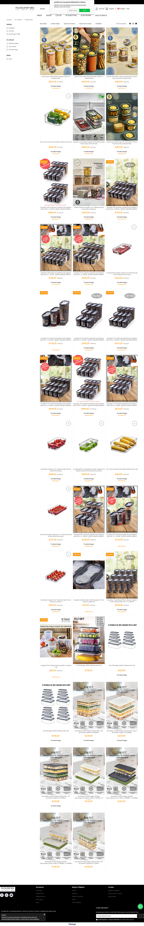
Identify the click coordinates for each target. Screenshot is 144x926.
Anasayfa (39, 890)
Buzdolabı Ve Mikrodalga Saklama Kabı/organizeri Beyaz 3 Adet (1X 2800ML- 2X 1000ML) (89, 798)
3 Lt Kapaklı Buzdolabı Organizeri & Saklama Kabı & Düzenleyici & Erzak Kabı (122, 273)
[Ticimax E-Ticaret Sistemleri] (72, 924)
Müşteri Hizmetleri (114, 890)
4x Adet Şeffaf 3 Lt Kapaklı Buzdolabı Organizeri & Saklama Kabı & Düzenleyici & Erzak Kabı (89, 470)
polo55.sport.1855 (14, 34)
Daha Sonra (73, 10)
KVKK (73, 899)
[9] (11, 889)
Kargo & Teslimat (77, 896)
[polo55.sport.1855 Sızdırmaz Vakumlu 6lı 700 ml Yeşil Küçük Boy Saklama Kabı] (122, 51)
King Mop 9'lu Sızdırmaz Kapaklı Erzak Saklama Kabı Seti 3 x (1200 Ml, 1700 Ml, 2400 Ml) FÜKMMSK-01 (89, 340)
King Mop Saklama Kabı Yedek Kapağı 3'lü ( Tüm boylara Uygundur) (89, 601)
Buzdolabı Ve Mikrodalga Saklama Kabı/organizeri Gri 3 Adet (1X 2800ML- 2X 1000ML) (122, 797)
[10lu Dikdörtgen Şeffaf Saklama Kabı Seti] (122, 640)
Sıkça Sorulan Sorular (115, 893)
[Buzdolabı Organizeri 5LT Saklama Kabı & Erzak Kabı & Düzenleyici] (56, 444)
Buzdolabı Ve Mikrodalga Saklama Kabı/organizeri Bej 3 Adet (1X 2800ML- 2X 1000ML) (56, 862)
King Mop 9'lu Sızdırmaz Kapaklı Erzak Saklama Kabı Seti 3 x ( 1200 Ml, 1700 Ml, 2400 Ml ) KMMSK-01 (89, 536)
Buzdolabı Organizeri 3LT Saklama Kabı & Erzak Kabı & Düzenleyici (56, 601)
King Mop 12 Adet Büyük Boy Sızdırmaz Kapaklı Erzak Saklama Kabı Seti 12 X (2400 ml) (122, 601)
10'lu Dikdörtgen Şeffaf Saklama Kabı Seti (122, 665)
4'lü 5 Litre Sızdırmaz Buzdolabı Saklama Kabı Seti (56, 142)
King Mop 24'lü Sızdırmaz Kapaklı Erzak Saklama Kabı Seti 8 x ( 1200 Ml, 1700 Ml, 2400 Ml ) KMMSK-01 (55, 209)
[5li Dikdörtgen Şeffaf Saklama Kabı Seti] (89, 640)
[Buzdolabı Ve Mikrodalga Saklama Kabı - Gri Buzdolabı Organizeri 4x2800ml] (56, 771)
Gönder (140, 916)
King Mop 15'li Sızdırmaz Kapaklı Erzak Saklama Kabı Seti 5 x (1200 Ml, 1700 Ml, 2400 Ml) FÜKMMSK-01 (56, 405)
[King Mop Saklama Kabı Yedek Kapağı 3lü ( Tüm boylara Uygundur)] (89, 575)
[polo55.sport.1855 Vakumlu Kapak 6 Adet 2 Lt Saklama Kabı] (56, 51)
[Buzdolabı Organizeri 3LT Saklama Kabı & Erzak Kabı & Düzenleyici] (56, 575)
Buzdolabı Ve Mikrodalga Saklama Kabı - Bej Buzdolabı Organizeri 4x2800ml (89, 731)
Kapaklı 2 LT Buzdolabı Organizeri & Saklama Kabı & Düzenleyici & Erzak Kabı (89, 143)
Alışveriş (74, 893)
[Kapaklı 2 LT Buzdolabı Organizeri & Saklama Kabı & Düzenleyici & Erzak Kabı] (89, 117)
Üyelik (74, 890)
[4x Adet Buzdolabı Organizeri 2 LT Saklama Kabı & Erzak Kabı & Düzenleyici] (56, 509)
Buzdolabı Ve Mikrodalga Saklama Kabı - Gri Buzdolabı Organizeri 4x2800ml (56, 797)
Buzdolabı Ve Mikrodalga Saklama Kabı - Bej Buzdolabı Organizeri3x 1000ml (89, 862)
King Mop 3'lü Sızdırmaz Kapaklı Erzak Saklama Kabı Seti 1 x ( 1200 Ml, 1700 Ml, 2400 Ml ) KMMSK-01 (122, 536)
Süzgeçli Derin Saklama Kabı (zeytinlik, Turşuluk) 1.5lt (56, 666)
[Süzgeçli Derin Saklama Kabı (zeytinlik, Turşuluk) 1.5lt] (56, 640)
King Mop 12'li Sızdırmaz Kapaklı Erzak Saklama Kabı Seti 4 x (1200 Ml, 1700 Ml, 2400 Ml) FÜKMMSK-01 (122, 340)
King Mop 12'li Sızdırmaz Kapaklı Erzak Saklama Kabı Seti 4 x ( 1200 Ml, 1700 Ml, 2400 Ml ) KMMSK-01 (122, 405)
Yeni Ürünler (12, 46)
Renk (9, 55)
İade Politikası (76, 902)
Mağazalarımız (40, 896)
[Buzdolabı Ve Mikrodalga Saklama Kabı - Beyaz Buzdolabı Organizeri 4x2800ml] (122, 705)
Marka (9, 24)
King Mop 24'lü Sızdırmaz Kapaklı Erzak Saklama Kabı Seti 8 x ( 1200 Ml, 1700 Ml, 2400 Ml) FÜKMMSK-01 (89, 405)
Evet (84, 10)
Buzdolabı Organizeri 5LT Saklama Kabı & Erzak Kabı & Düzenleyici (56, 470)
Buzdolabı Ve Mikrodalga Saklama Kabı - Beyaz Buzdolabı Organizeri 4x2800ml (122, 731)
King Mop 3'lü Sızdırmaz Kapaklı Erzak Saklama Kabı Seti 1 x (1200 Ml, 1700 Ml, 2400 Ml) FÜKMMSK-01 (56, 340)
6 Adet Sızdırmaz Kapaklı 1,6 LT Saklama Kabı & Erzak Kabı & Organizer (89, 208)
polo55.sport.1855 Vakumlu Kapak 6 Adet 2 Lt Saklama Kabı (56, 77)
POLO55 (11, 31)
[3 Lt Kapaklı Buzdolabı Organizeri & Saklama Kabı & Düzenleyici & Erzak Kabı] (122, 247)
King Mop (12, 28)
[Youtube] (11, 895)
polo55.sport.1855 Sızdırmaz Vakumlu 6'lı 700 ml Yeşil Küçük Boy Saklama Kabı (122, 77)
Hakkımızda (40, 893)
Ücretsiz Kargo (13, 49)
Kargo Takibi (112, 896)
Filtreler (10, 40)
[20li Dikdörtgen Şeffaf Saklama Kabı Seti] (56, 705)
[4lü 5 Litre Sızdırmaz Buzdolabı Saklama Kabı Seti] (56, 117)
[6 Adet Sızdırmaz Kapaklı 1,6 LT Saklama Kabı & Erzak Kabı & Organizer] (89, 182)
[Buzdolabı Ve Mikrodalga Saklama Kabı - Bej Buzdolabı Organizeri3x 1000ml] (89, 836)
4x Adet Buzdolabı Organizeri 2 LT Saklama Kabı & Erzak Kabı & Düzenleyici (56, 535)
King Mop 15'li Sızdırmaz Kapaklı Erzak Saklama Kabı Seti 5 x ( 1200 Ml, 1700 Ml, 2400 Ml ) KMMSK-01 (89, 274)
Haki (10, 59)
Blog (37, 902)
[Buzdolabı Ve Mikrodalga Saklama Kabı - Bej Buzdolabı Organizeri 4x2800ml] (89, 705)
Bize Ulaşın (39, 899)
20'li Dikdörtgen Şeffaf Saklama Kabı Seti (56, 731)
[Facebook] (2, 895)
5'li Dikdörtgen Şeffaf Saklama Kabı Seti (88, 665)
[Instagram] (6, 895)
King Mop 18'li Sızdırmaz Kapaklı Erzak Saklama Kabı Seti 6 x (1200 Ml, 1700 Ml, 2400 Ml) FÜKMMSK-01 (122, 209)
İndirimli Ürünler (14, 43)
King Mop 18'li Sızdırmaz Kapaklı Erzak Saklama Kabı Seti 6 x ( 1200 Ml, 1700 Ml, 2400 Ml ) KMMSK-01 (56, 274)
